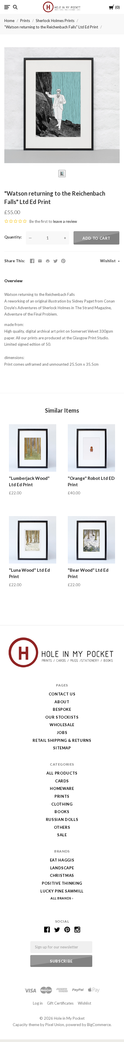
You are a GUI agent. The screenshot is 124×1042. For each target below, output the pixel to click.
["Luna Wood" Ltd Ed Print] (32, 540)
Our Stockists (61, 717)
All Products (62, 773)
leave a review (65, 221)
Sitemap (62, 748)
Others (62, 827)
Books (62, 811)
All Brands (61, 898)
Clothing (61, 804)
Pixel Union (54, 1024)
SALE (62, 834)
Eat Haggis (62, 860)
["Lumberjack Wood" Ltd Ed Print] (32, 448)
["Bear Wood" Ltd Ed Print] (91, 540)
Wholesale (62, 724)
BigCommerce (99, 1024)
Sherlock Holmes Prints (55, 20)
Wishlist (108, 260)
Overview (13, 280)
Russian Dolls (62, 819)
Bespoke (62, 709)
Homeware (62, 788)
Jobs (62, 732)
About (62, 701)
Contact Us (62, 694)
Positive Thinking (62, 883)
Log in (38, 1003)
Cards (62, 781)
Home (9, 20)
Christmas (62, 875)
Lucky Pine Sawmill (62, 891)
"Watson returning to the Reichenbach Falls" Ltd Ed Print (51, 27)
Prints (25, 20)
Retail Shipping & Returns (62, 740)
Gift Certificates (60, 1003)
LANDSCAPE (62, 868)
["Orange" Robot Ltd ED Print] (91, 448)
